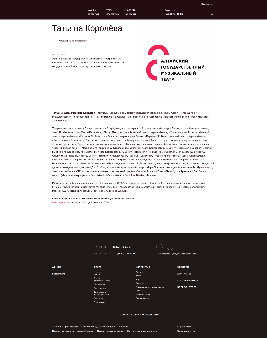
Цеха (138, 290)
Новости (131, 10)
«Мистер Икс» (60, 202)
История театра (98, 273)
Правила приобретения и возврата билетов (72, 331)
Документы (99, 284)
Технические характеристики (101, 293)
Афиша (92, 10)
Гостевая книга (187, 280)
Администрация (143, 294)
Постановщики (143, 298)
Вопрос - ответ (186, 287)
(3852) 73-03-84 (122, 246)
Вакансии (98, 298)
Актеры (139, 272)
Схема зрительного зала (102, 279)
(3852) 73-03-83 (174, 13)
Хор (137, 279)
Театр (109, 10)
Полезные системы (186, 331)
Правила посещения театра (110, 331)
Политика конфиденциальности (142, 331)
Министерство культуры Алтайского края (176, 253)
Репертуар (93, 14)
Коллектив (112, 14)
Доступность (100, 288)
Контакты (131, 14)
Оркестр (140, 283)
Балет (138, 275)
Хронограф (99, 302)
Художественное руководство (150, 287)
